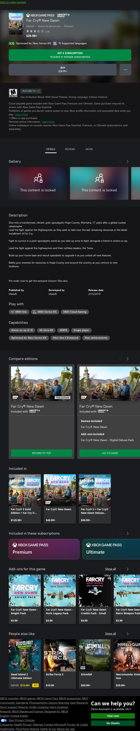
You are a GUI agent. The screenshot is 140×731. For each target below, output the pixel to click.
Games (38, 711)
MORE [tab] (89, 149)
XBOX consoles (9, 698)
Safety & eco (48, 729)
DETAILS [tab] (50, 149)
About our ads (66, 729)
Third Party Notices (27, 729)
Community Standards (14, 702)
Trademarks (7, 729)
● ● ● (125, 70)
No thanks (113, 723)
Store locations (58, 707)
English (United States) (14, 716)
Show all (110, 569)
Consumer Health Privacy (16, 724)
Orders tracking (39, 707)
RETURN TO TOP (41, 453)
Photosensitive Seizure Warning (49, 702)
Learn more (21, 114)
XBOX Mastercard (23, 711)
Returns (23, 707)
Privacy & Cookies (78, 724)
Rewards (5, 711)
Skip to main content (13, 2)
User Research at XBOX (85, 702)
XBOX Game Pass (47, 698)
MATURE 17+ (29, 91)
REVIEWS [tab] (70, 149)
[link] (25, 499)
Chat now (113, 716)
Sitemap (38, 724)
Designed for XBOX (56, 711)
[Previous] (120, 161)
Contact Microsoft (55, 724)
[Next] (127, 161)
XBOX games (28, 698)
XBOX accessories (70, 698)
